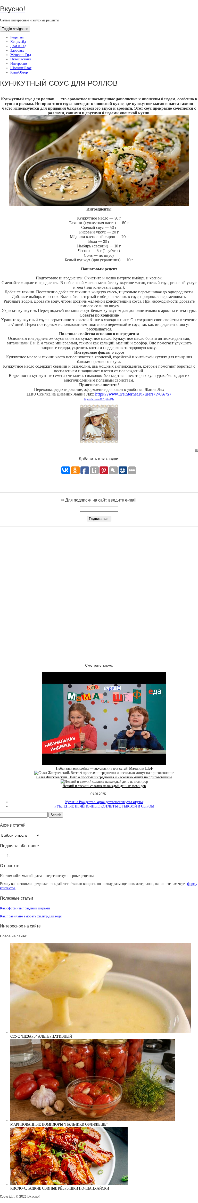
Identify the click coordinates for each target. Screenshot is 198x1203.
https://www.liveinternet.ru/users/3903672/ (133, 394)
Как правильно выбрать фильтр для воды (31, 916)
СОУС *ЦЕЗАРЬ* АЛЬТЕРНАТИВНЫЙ (41, 1036)
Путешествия (20, 59)
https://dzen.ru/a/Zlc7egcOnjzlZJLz (99, 399)
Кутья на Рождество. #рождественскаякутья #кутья (104, 802)
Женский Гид (20, 55)
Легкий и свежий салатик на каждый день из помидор (104, 786)
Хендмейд (18, 41)
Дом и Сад (18, 46)
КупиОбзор (19, 72)
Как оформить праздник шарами (25, 908)
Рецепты (16, 37)
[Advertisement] (99, 590)
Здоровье (17, 50)
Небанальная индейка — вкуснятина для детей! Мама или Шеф (104, 768)
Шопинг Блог (20, 68)
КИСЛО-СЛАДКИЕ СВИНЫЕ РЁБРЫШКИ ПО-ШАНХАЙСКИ (59, 1188)
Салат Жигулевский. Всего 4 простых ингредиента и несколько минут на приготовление (104, 777)
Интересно (18, 63)
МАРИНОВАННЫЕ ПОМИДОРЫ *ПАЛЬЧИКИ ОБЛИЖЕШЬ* (59, 1124)
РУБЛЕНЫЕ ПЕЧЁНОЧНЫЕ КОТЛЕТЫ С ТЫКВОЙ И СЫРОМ (104, 806)
